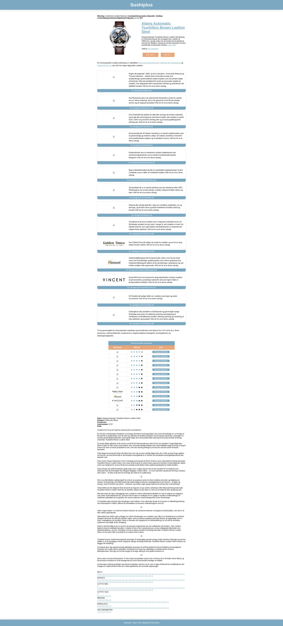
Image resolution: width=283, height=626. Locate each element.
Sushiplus (141, 4)
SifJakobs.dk (176, 63)
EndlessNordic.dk (104, 65)
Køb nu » (167, 55)
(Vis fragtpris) (153, 49)
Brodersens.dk (152, 63)
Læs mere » (150, 55)
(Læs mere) (171, 45)
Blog (135, 623)
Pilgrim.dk (142, 63)
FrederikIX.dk (164, 63)
